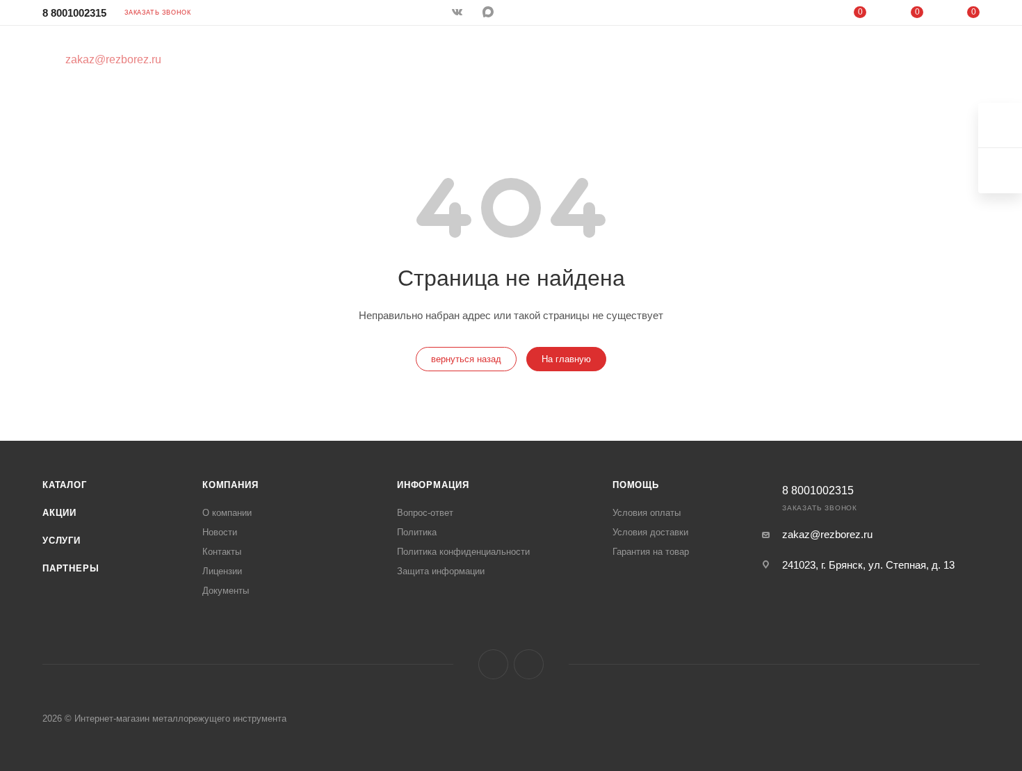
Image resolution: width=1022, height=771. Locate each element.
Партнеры (70, 568)
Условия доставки (650, 532)
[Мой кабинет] (803, 15)
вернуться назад (466, 359)
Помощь (636, 485)
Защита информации (441, 571)
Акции (59, 513)
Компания (230, 485)
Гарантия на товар (651, 551)
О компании (227, 513)
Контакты (221, 551)
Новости (219, 532)
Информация (433, 485)
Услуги (61, 540)
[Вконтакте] (459, 13)
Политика (417, 532)
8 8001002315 (74, 13)
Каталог (64, 485)
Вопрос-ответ (425, 513)
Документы (225, 590)
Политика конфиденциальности (463, 551)
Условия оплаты (647, 513)
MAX (489, 13)
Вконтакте (493, 664)
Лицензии (222, 571)
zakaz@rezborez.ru (827, 534)
